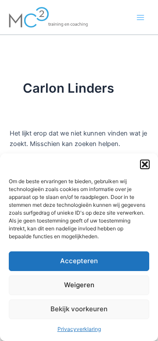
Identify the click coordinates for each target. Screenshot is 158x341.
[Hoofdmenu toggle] (140, 17)
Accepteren (79, 261)
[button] (144, 164)
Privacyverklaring (79, 329)
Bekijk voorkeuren (79, 309)
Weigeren (79, 285)
